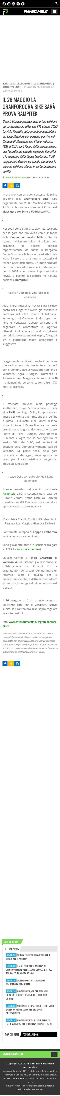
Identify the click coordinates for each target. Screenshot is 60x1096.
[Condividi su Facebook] (5, 185)
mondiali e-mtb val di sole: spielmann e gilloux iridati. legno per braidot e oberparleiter (30, 1009)
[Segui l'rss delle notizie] (11, 185)
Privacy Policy (13, 1085)
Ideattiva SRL (37, 1089)
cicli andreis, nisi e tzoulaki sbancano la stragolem (25, 982)
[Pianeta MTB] (16, 1053)
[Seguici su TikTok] (4, 3)
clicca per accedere (27, 549)
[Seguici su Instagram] (8, 3)
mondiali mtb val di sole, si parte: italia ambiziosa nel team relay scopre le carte (29, 1022)
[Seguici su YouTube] (13, 3)
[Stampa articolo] (17, 185)
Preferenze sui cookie (33, 1085)
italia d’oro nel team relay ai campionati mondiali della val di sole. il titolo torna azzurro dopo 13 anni (29, 969)
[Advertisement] (30, 48)
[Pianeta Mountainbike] (5, 11)
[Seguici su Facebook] (22, 3)
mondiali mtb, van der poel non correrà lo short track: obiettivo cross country (27, 994)
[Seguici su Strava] (18, 3)
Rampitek (8, 493)
